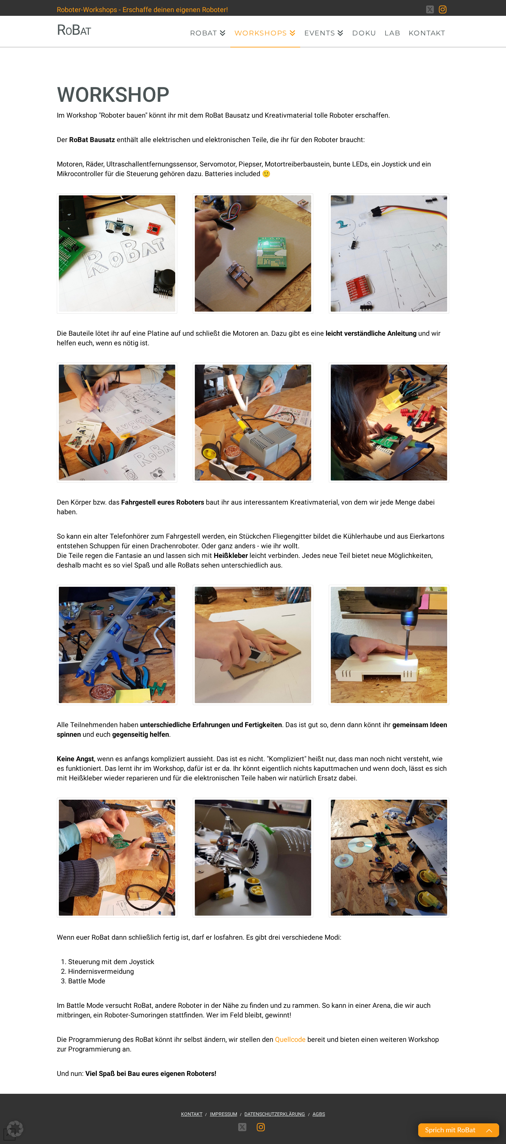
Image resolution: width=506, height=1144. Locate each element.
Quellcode (290, 1039)
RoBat (74, 30)
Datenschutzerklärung (274, 1114)
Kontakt (191, 1114)
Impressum (223, 1114)
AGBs (319, 1114)
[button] (15, 1129)
